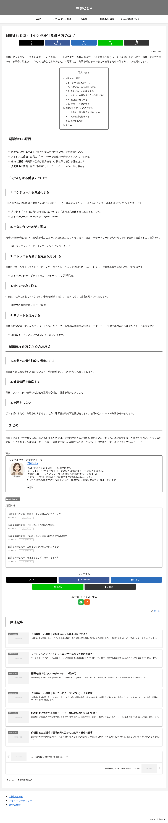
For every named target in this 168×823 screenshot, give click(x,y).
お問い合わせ (16, 796)
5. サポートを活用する (79, 103)
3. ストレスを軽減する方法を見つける (86, 95)
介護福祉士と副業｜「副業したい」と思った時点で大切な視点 (37, 535)
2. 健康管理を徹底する (79, 116)
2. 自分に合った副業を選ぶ (81, 91)
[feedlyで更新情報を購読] (28, 487)
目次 (80, 72)
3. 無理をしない (75, 120)
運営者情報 (15, 804)
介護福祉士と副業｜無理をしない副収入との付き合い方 (34, 513)
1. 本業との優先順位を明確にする (84, 112)
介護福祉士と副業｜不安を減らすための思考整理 (31, 524)
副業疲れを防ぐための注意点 (79, 107)
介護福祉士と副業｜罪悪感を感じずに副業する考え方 (33, 557)
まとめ (68, 124)
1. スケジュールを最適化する (82, 86)
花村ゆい (32, 463)
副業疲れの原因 (72, 78)
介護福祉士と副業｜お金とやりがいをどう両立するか (33, 546)
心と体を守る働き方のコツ (78, 82)
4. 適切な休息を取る (77, 99)
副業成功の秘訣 (13, 499)
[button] (136, 43)
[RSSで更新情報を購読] (32, 487)
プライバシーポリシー (21, 800)
